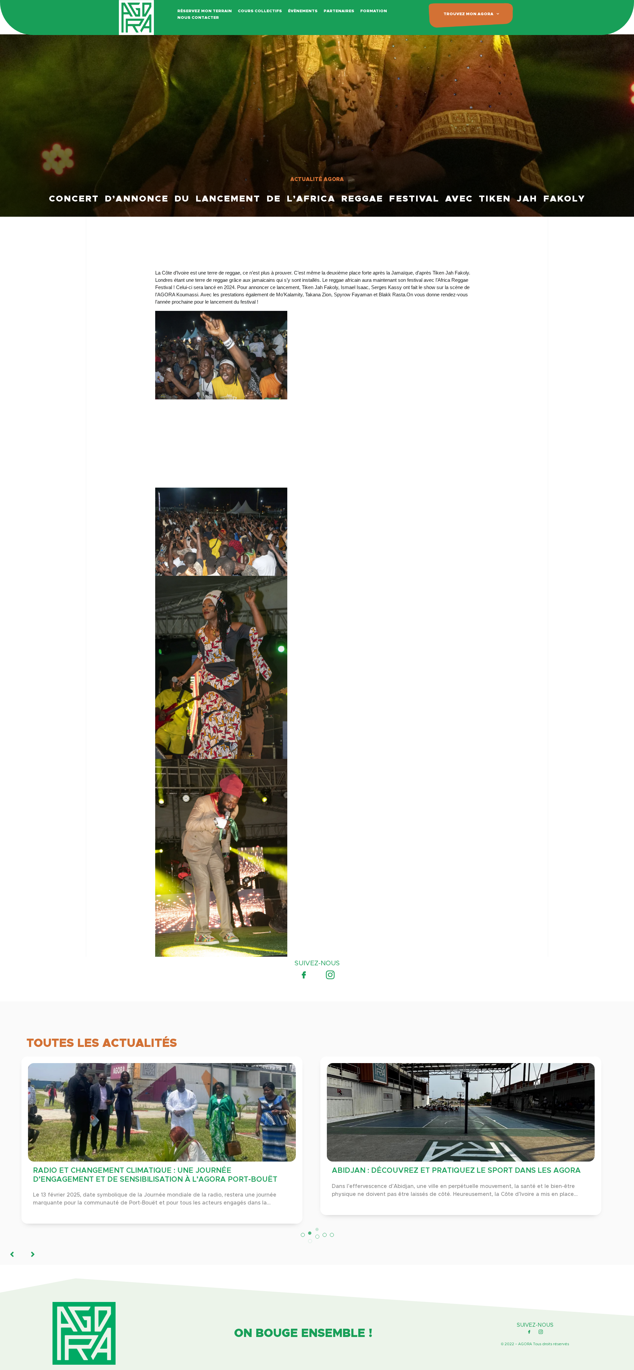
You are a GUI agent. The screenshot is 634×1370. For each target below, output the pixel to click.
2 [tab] (310, 1235)
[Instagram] (330, 975)
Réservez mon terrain (204, 11)
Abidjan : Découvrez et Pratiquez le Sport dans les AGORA (163, 1170)
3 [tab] (317, 1243)
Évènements (303, 11)
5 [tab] (332, 1235)
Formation (373, 11)
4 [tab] (325, 1235)
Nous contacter (198, 17)
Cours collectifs (260, 11)
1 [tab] (303, 1235)
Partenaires (339, 11)
